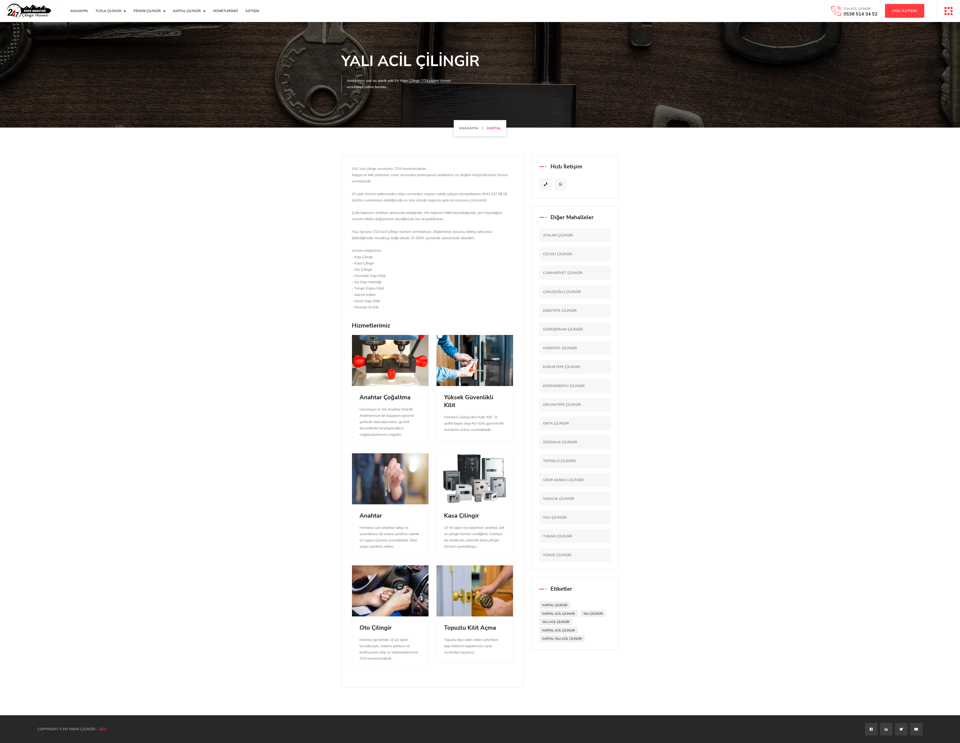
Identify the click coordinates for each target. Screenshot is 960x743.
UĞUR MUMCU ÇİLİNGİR (563, 480)
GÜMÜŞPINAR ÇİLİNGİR (563, 329)
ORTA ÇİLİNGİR (556, 423)
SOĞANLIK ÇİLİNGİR (560, 442)
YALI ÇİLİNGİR (555, 517)
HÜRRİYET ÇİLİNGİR (560, 348)
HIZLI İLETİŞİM (904, 11)
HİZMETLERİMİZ (225, 11)
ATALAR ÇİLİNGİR (558, 235)
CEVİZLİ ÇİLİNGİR (557, 254)
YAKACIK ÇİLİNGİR (558, 498)
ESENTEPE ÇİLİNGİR (560, 310)
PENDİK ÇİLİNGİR (147, 11)
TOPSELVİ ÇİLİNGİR (559, 461)
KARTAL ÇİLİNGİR (187, 11)
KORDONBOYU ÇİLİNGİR (564, 386)
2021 (103, 729)
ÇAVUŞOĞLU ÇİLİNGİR (562, 291)
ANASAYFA (468, 128)
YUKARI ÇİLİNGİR (557, 536)
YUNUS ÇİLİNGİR (557, 555)
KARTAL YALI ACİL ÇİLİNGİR (562, 638)
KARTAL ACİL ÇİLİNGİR (558, 613)
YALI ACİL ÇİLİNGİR (555, 622)
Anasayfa (79, 11)
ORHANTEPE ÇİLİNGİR (562, 404)
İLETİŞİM (252, 11)
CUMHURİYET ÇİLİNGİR (562, 272)
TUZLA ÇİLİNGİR (108, 11)
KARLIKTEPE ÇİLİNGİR (561, 366)
